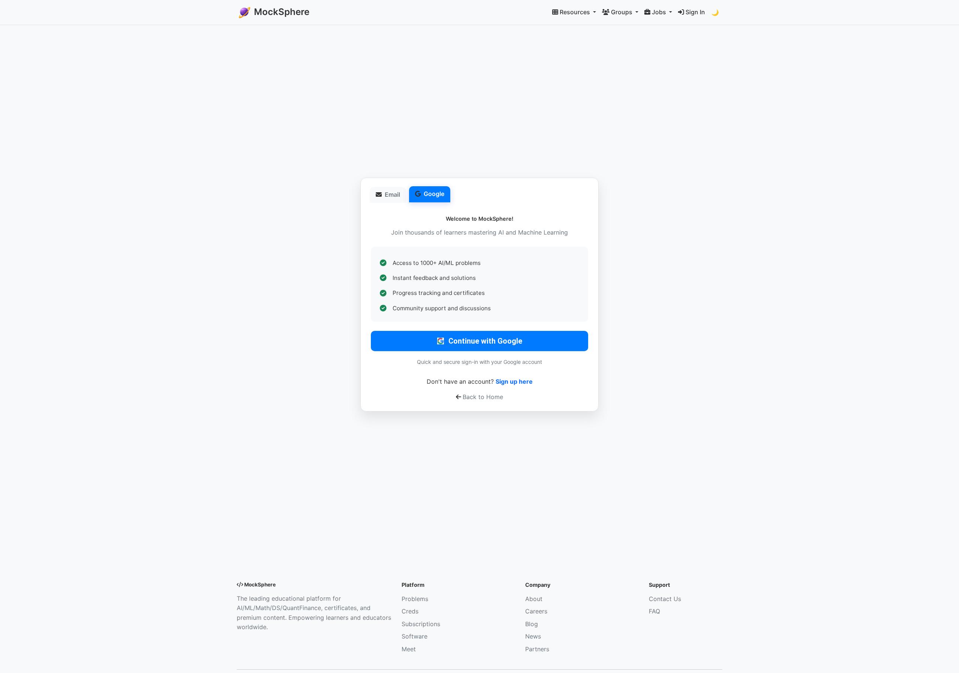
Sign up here (514, 381)
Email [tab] (392, 194)
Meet (409, 649)
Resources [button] (576, 12)
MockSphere (280, 11)
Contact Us (665, 599)
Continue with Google (485, 340)
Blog (531, 624)
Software (414, 636)
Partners (537, 649)
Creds (410, 611)
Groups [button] (622, 12)
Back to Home (483, 397)
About (533, 599)
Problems (415, 599)
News (533, 636)
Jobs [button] (660, 12)
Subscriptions (421, 624)
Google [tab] (434, 193)
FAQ (654, 611)
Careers (536, 611)
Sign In (695, 12)
